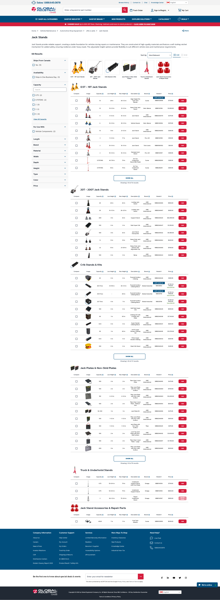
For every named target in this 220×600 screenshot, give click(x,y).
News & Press (37, 546)
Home (34, 30)
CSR (34, 555)
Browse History (124, 2)
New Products (116, 542)
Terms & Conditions (105, 597)
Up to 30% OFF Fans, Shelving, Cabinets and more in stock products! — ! (111, 24)
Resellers (88, 542)
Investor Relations (39, 550)
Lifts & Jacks (90, 30)
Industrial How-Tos (118, 550)
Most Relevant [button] (154, 55)
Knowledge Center (157, 2)
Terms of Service (134, 582)
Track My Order (64, 550)
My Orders (62, 546)
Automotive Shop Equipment (71, 30)
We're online (206, 585)
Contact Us (136, 2)
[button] (177, 2)
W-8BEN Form (64, 559)
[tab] (177, 55)
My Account (63, 542)
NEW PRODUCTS (118, 19)
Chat (145, 2)
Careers (35, 542)
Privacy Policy (122, 582)
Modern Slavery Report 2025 (43, 563)
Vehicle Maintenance (48, 30)
